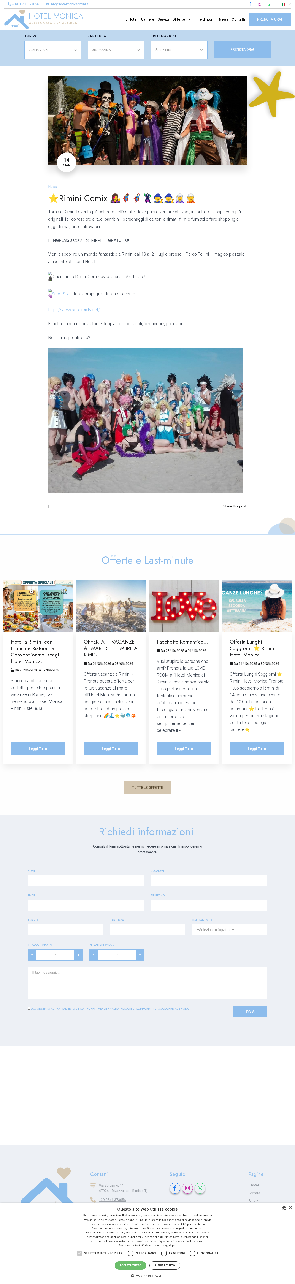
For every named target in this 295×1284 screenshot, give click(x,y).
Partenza (97, 36)
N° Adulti (40, 944)
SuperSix (60, 294)
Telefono (158, 895)
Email (32, 895)
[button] (147, 1276)
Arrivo (31, 36)
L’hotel (254, 1185)
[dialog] (147, 1243)
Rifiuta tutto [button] (165, 1265)
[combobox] (284, 1208)
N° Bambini (102, 944)
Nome (32, 870)
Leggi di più (169, 1245)
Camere (254, 1193)
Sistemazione (164, 36)
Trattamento (202, 920)
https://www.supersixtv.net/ (74, 309)
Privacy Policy (179, 1008)
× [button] (290, 1207)
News (52, 187)
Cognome (158, 870)
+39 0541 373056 (25, 4)
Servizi (254, 1201)
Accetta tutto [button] (130, 1265)
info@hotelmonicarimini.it (68, 4)
